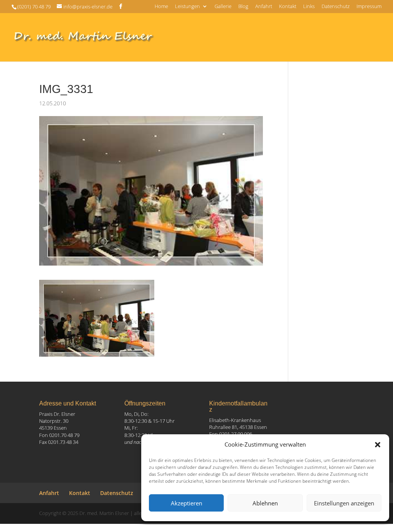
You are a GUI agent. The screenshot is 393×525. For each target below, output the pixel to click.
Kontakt (287, 7)
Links (309, 7)
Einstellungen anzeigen (344, 503)
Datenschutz (336, 7)
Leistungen (187, 7)
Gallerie (223, 7)
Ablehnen (265, 503)
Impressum (369, 7)
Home (161, 7)
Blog (243, 7)
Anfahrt (263, 7)
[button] (377, 445)
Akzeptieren (186, 503)
